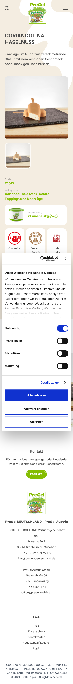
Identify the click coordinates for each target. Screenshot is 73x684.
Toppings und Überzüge (24, 199)
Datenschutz (36, 631)
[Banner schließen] (66, 258)
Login (36, 648)
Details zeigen (50, 382)
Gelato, (45, 194)
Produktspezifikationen (36, 643)
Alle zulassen (36, 395)
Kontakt (36, 474)
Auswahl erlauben (36, 408)
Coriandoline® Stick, (22, 194)
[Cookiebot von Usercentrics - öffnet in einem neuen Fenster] (43, 258)
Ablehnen (36, 422)
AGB (36, 625)
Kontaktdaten (36, 637)
